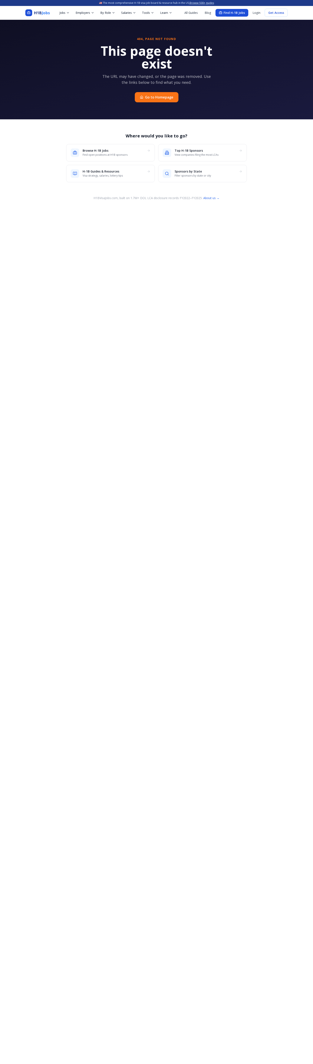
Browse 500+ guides (202, 3)
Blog (208, 13)
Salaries (126, 13)
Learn (164, 13)
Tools (146, 13)
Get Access (276, 13)
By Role (105, 13)
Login (256, 13)
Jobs (62, 13)
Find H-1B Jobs (234, 13)
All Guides (191, 13)
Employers (83, 13)
